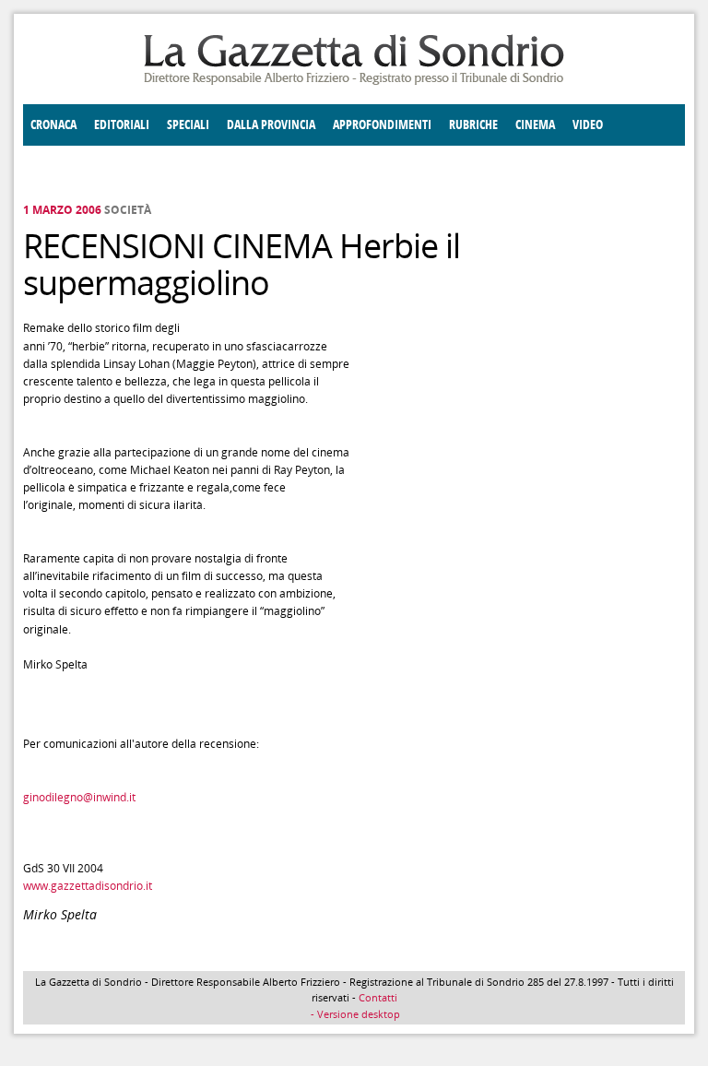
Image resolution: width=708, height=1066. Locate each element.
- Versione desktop (354, 1014)
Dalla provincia (271, 125)
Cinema (535, 125)
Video (587, 125)
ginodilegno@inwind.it (79, 797)
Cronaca (53, 125)
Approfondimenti (382, 125)
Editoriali (121, 125)
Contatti (378, 997)
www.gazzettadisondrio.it (87, 886)
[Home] (354, 81)
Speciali (188, 125)
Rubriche (473, 125)
